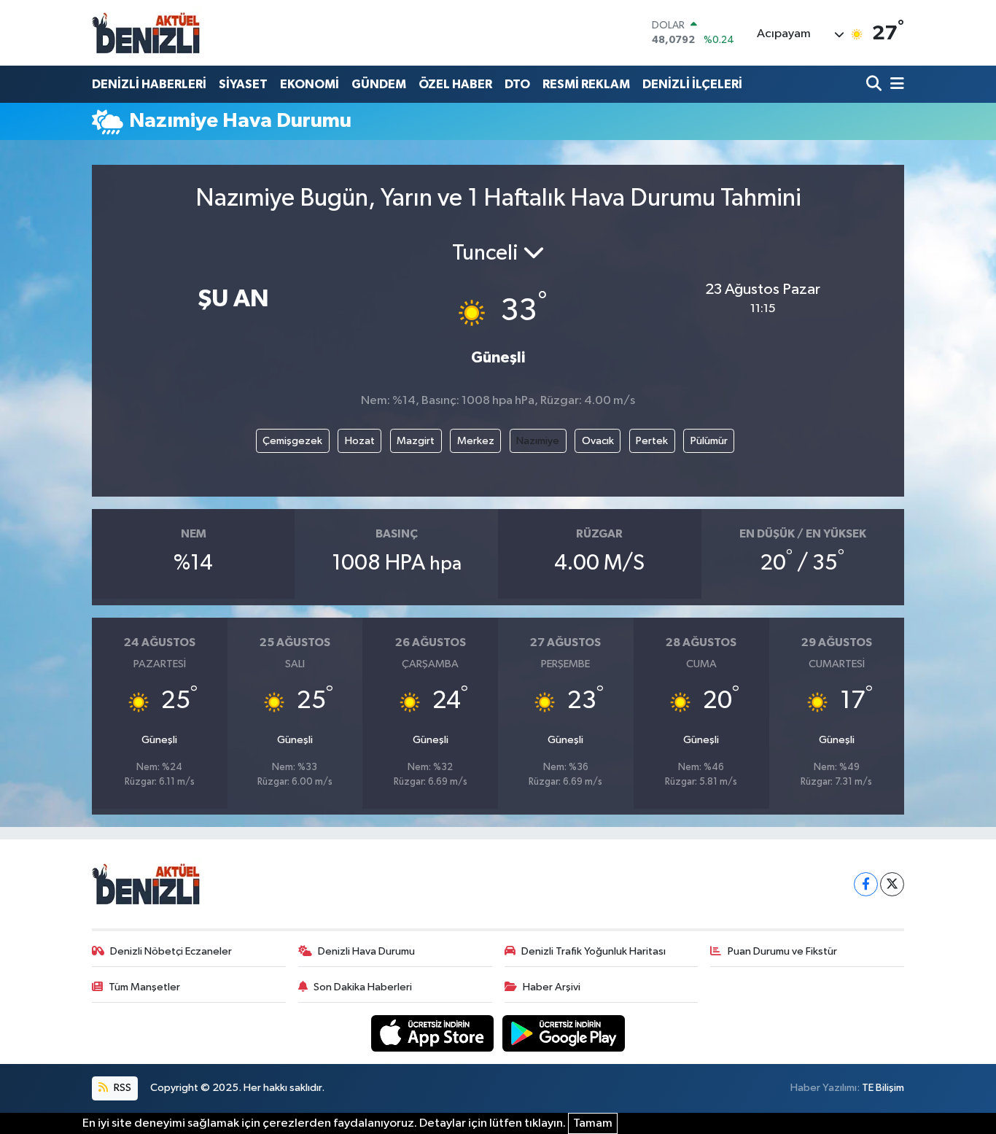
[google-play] (564, 1033)
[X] (892, 884)
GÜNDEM (378, 84)
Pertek (652, 440)
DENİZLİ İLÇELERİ (692, 84)
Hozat (360, 440)
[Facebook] (866, 884)
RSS (121, 1087)
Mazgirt (416, 440)
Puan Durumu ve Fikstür (782, 951)
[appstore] (433, 1033)
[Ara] (875, 84)
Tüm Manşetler (144, 987)
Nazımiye (537, 440)
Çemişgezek (292, 440)
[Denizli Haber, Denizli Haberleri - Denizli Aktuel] (146, 33)
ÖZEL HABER (455, 84)
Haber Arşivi (551, 987)
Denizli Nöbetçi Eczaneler (171, 951)
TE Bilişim (883, 1087)
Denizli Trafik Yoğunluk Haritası (593, 951)
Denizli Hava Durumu (366, 951)
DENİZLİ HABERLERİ (149, 84)
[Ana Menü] (894, 84)
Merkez (475, 440)
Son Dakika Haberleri (363, 987)
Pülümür (709, 440)
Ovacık (598, 440)
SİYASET (243, 84)
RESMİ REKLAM (586, 84)
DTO (517, 84)
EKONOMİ (309, 84)
